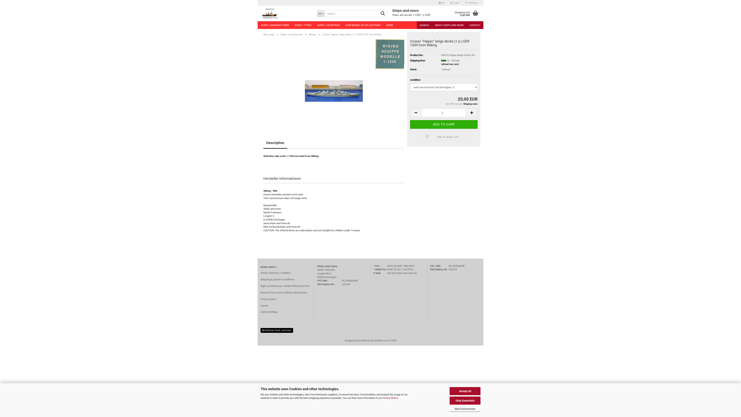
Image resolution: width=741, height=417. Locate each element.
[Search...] (383, 13)
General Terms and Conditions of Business (284, 292)
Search (424, 25)
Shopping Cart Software (357, 340)
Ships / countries (328, 25)
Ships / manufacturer (275, 25)
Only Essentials (465, 400)
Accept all (465, 391)
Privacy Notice (390, 398)
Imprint (264, 305)
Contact (474, 25)
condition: (415, 79)
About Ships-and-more (449, 25)
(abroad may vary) (450, 64)
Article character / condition (276, 272)
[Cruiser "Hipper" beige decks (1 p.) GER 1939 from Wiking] (334, 82)
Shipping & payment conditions (277, 279)
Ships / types (303, 25)
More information (465, 408)
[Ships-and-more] (286, 13)
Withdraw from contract (276, 330)
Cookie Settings (269, 311)
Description (275, 143)
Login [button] (456, 3)
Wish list (473, 3)
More (389, 25)
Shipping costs (470, 104)
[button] (441, 3)
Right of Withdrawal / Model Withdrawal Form (285, 286)
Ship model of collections (363, 25)
